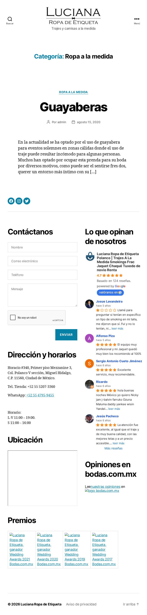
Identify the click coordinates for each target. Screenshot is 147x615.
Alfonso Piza (105, 336)
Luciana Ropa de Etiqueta (41, 604)
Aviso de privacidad (81, 604)
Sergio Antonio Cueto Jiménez (119, 361)
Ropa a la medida (73, 92)
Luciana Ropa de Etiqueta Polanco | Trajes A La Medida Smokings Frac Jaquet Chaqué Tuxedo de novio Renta (118, 262)
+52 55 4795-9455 (40, 395)
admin (61, 122)
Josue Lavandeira (109, 301)
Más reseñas (113, 448)
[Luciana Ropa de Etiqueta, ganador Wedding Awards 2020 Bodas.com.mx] (49, 549)
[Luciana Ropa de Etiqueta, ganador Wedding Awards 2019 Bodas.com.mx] (77, 549)
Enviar (66, 335)
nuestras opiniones (105, 487)
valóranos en (108, 292)
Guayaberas (73, 106)
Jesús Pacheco (107, 416)
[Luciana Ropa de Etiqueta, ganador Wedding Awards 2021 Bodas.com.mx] (21, 549)
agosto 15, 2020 (88, 122)
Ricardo (102, 382)
